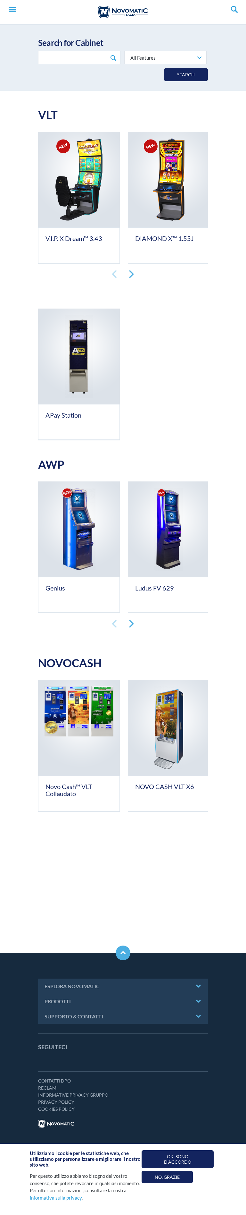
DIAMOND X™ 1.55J (164, 238)
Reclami (48, 1088)
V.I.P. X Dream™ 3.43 (73, 238)
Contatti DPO (54, 1080)
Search (186, 74)
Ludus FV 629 (154, 587)
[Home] (123, 12)
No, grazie (167, 1177)
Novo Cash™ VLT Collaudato (68, 790)
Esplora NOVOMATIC (72, 986)
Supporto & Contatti (74, 1016)
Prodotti (58, 1001)
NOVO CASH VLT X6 (164, 786)
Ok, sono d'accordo (177, 1159)
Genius (55, 587)
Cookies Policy (56, 1109)
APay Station (63, 415)
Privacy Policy (56, 1102)
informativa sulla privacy (56, 1198)
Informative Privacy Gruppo (73, 1095)
